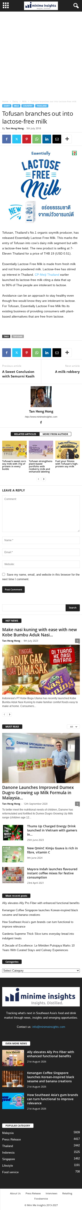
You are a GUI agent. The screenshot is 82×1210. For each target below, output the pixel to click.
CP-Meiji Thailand (47, 274)
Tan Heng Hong (15, 128)
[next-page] (44, 479)
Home (5, 101)
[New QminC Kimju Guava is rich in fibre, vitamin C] (13, 854)
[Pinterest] (26, 139)
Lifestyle (7, 1165)
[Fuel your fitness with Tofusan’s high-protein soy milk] (67, 450)
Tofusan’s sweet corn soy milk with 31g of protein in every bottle (14, 465)
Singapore (8, 1159)
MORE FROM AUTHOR (55, 434)
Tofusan (17, 336)
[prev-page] (38, 479)
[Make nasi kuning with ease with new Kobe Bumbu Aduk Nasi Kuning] (41, 670)
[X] (16, 139)
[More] (67, 139)
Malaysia (8, 1133)
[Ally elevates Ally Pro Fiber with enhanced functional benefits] (13, 1058)
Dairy (15, 101)
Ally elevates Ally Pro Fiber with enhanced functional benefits (41, 903)
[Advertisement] (41, 54)
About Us (15, 1193)
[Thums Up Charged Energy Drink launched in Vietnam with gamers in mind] (13, 832)
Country (28, 105)
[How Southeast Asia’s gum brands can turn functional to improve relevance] (13, 1101)
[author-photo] (41, 396)
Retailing (67, 1193)
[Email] (56, 139)
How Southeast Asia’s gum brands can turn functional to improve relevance (37, 924)
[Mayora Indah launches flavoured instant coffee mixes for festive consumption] (13, 875)
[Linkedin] (46, 139)
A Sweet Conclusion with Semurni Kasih (18, 373)
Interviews (51, 1193)
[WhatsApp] (36, 139)
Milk (24, 101)
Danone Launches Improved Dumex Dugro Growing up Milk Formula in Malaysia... (38, 793)
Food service (10, 1172)
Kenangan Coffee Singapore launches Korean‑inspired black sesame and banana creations (40, 912)
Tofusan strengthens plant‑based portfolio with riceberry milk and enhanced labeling (40, 466)
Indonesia (8, 1152)
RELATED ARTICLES (25, 434)
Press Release (11, 1139)
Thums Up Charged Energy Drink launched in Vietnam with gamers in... (52, 830)
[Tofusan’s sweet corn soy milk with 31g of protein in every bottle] (14, 450)
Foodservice (41, 1198)
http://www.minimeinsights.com (41, 416)
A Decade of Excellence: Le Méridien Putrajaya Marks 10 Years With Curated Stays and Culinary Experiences (38, 948)
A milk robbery (67, 371)
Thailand (42, 105)
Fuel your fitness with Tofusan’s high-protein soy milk (66, 463)
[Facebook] (6, 139)
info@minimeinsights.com (48, 1026)
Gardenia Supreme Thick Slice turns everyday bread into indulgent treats (38, 936)
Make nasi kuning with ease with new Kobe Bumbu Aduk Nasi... (39, 632)
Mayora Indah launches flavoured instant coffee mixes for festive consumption (52, 873)
